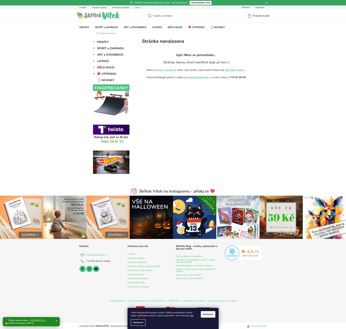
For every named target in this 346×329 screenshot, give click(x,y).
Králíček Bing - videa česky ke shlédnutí (186, 300)
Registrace (259, 7)
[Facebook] (82, 269)
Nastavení (138, 322)
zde (191, 315)
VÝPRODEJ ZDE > (38, 320)
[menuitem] (84, 27)
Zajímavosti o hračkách (138, 286)
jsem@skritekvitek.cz (199, 77)
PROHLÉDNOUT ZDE (200, 2)
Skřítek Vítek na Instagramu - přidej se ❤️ (177, 191)
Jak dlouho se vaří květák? (188, 275)
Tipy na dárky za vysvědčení (189, 256)
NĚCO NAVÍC (106, 67)
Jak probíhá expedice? (138, 278)
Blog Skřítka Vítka (136, 282)
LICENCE (103, 61)
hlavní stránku (165, 70)
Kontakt (82, 7)
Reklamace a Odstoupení (140, 270)
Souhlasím (208, 314)
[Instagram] (89, 269)
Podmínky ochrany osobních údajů (144, 266)
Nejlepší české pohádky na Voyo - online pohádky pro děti (195, 261)
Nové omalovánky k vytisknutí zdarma (194, 266)
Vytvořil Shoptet (259, 326)
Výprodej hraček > (235, 70)
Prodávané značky (136, 274)
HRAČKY (103, 42)
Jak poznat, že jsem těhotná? (189, 278)
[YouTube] (96, 269)
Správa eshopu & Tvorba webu (222, 300)
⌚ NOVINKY (105, 80)
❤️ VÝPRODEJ (106, 74)
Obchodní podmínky (120, 7)
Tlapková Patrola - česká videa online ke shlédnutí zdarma (137, 300)
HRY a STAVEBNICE (110, 55)
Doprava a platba (99, 7)
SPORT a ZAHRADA (110, 48)
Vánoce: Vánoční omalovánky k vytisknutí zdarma (196, 270)
